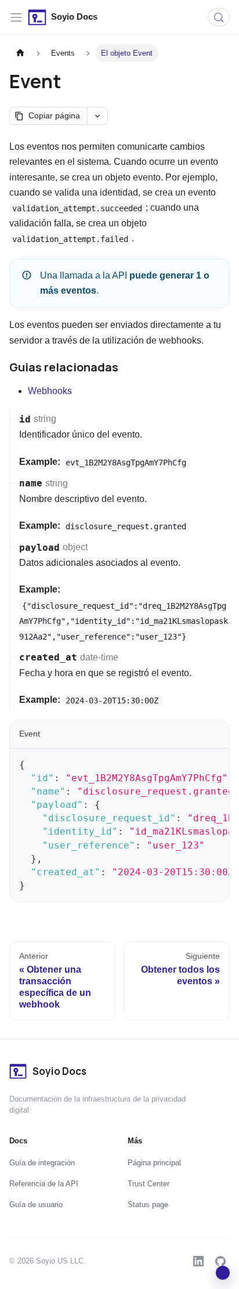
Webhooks (50, 391)
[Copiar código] (214, 763)
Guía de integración (42, 1162)
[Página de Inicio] (20, 53)
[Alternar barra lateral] (16, 17)
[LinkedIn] (198, 1261)
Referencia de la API (43, 1183)
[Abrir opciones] (97, 115)
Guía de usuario (36, 1204)
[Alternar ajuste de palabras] (194, 763)
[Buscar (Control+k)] (219, 17)
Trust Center (148, 1183)
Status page (148, 1204)
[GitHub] (220, 1261)
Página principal (154, 1162)
